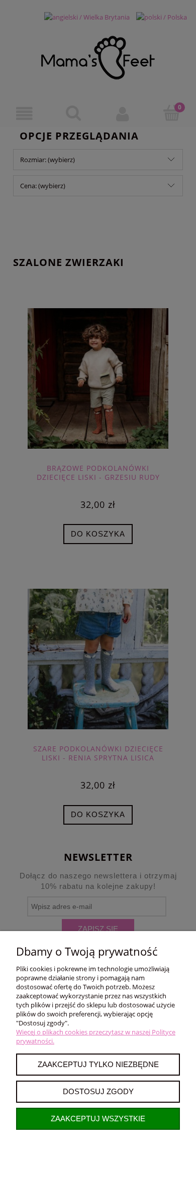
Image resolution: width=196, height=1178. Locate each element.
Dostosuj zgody (98, 1091)
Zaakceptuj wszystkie (98, 1118)
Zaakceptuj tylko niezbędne (98, 1064)
